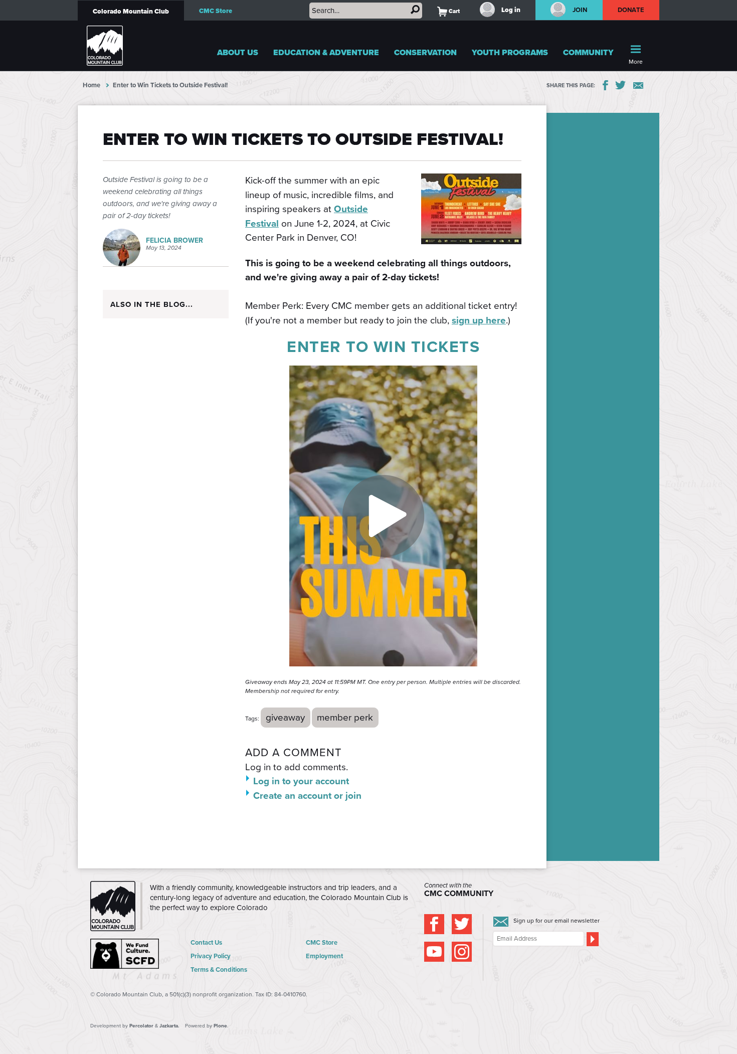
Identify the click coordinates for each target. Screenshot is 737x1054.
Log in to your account (301, 781)
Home (91, 85)
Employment (324, 956)
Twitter (620, 85)
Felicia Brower (174, 240)
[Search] (415, 9)
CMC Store (215, 11)
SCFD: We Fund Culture (125, 954)
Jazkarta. (169, 1025)
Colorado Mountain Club (131, 11)
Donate (631, 10)
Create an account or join (307, 795)
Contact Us (206, 942)
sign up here (479, 320)
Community (588, 52)
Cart (448, 11)
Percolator (141, 1025)
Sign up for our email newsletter (556, 920)
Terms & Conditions (219, 969)
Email (638, 85)
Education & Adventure (326, 52)
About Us (237, 52)
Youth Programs (510, 52)
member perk (345, 717)
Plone (220, 1025)
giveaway (285, 717)
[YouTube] (434, 951)
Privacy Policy (211, 956)
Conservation (425, 52)
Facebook (605, 85)
